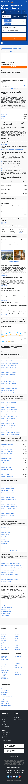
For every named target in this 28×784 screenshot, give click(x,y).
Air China (3, 699)
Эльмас (16, 658)
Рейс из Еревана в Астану (8, 374)
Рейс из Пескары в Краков (8, 504)
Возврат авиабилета (6, 611)
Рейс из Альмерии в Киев (7, 390)
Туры (3, 719)
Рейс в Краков (5, 534)
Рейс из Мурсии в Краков (7, 485)
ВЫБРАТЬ (14, 67)
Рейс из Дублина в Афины (8, 425)
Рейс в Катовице (5, 532)
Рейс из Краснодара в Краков (9, 506)
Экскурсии (4, 723)
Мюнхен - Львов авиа (7, 572)
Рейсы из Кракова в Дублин (7, 51)
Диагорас (17, 659)
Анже (16, 640)
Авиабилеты (5, 716)
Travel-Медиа (5, 724)
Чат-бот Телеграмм (18, 717)
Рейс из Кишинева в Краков (8, 515)
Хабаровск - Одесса (6, 668)
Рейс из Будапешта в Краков (8, 508)
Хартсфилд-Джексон (20, 670)
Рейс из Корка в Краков (7, 497)
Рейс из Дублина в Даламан (8, 427)
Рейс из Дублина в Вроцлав (8, 402)
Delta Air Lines (4, 701)
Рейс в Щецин (5, 543)
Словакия (3, 632)
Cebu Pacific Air (5, 687)
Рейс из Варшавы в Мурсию (8, 372)
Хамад (16, 665)
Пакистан (3, 638)
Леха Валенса (18, 656)
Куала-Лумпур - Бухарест (5, 665)
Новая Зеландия (5, 647)
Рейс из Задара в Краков (7, 513)
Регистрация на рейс (7, 609)
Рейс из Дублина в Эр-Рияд (8, 414)
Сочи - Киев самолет (6, 560)
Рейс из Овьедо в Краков (7, 517)
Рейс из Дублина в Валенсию (9, 409)
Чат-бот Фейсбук (18, 719)
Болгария (3, 640)
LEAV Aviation (4, 694)
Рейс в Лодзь (4, 536)
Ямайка (3, 636)
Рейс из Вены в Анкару (7, 379)
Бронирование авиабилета (8, 603)
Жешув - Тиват (4, 672)
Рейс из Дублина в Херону (8, 407)
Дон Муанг (17, 663)
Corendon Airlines (5, 692)
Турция (3, 631)
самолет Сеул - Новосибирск (8, 576)
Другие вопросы (5, 615)
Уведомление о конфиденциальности (14, 772)
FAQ (15, 716)
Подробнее (4, 275)
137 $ (25, 85)
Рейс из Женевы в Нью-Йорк (8, 367)
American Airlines (5, 690)
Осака (16, 645)
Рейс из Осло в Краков (7, 501)
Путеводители (5, 726)
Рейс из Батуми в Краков (7, 495)
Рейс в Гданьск (5, 530)
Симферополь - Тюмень (5, 675)
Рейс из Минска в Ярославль (8, 383)
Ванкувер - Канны (5, 670)
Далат (16, 647)
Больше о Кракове (14, 261)
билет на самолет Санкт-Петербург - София (12, 567)
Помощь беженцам (6, 740)
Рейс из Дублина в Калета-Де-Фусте (10, 432)
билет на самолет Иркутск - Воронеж (11, 565)
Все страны (4, 649)
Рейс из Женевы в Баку (7, 360)
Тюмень (16, 632)
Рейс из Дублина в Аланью (8, 404)
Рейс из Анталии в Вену (7, 381)
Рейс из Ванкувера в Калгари (9, 388)
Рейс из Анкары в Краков (7, 488)
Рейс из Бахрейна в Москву (8, 365)
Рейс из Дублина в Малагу (8, 418)
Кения (2, 645)
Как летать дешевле (6, 600)
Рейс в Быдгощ (5, 527)
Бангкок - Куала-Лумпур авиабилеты (10, 563)
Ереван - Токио (5, 659)
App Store (4, 734)
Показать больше (14, 550)
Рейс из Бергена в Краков (8, 510)
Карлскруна (17, 631)
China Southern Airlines (6, 696)
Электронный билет (6, 605)
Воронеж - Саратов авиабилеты (9, 579)
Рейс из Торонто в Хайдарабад (9, 363)
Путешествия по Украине (6, 738)
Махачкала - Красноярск (4, 657)
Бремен (16, 672)
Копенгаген (17, 634)
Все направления (5, 680)
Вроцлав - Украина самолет (8, 581)
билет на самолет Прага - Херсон (10, 574)
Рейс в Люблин (5, 539)
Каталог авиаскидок (7, 717)
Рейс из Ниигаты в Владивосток (9, 385)
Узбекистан (4, 634)
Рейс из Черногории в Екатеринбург (10, 392)
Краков (19, 48)
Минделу (17, 638)
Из (3, 20)
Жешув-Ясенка (18, 667)
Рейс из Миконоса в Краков (8, 499)
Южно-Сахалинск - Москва (5, 662)
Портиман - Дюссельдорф (4, 678)
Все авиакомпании (6, 705)
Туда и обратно (6, 16)
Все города (18, 649)
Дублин (15, 48)
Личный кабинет (6, 732)
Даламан (17, 661)
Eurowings (3, 688)
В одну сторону (16, 16)
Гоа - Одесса (4, 666)
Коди (16, 643)
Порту (16, 636)
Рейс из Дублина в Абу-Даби (8, 411)
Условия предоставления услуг (14, 767)
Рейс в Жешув (5, 541)
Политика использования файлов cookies (14, 770)
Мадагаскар (4, 643)
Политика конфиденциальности (14, 768)
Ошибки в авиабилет (7, 607)
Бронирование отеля (7, 613)
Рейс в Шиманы (5, 545)
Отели (3, 721)
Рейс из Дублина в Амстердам (9, 416)
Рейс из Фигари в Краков (7, 492)
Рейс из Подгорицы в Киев (8, 376)
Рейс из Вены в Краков (7, 490)
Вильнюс (17, 669)
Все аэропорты (19, 674)
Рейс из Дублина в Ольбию (8, 423)
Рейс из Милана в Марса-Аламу (9, 369)
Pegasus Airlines (5, 703)
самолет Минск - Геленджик (8, 570)
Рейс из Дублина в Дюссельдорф (10, 434)
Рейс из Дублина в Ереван (8, 420)
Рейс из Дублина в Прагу (7, 430)
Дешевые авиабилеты (6, 48)
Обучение (4, 736)
